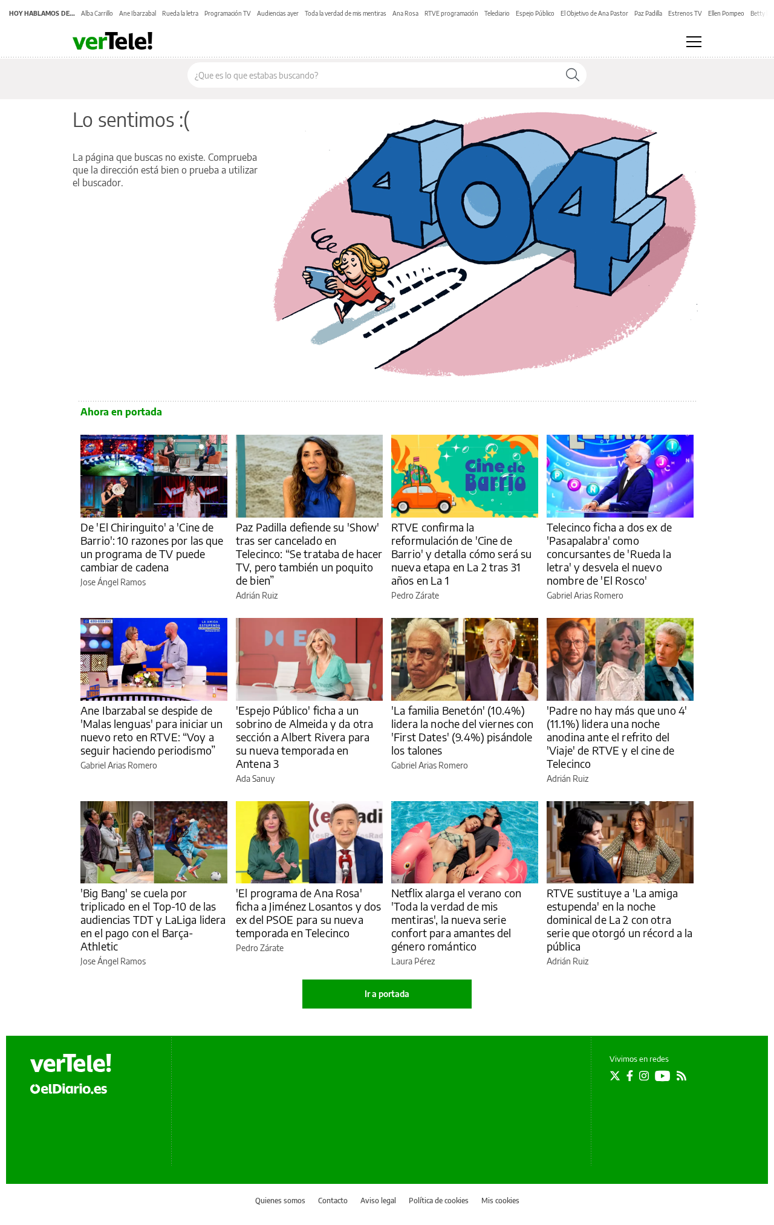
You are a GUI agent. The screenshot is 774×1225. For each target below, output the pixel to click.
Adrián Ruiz (257, 595)
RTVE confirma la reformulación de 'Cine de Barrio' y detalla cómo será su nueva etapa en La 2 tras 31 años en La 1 (461, 553)
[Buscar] (573, 75)
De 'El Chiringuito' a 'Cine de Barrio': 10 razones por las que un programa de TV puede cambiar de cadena (152, 547)
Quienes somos (280, 1200)
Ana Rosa (405, 13)
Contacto (333, 1200)
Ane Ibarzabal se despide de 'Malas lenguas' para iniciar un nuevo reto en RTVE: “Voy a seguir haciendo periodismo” (151, 730)
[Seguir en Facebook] (629, 1075)
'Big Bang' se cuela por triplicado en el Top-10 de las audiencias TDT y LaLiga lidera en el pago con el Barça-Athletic (153, 919)
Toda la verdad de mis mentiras (345, 13)
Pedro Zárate (415, 595)
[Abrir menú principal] (693, 41)
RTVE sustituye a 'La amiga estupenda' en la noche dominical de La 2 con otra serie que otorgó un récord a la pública (620, 919)
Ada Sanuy (255, 778)
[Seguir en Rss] (681, 1075)
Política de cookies (439, 1200)
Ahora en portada (121, 412)
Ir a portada (387, 994)
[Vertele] (70, 1063)
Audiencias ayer (278, 13)
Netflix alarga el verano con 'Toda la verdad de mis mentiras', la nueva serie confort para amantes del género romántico (456, 919)
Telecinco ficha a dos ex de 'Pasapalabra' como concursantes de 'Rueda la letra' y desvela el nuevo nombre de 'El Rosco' (609, 553)
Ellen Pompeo (726, 13)
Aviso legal (378, 1200)
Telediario (497, 13)
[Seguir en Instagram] (644, 1075)
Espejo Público (535, 13)
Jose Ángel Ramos (113, 582)
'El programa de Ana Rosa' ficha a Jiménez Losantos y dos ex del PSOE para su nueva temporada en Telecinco (309, 913)
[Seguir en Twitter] (615, 1075)
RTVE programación (451, 13)
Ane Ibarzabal (137, 13)
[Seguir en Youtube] (663, 1075)
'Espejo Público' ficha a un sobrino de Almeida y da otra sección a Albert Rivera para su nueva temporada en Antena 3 (304, 736)
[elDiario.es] (68, 1088)
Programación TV (227, 13)
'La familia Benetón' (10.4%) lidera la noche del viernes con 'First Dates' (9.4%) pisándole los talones (462, 730)
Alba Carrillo (97, 13)
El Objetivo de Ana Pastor (594, 13)
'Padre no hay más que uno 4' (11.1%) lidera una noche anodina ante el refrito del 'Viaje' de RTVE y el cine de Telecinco (617, 736)
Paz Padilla (648, 13)
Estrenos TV (685, 13)
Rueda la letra (180, 13)
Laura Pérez (413, 961)
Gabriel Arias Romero (585, 595)
